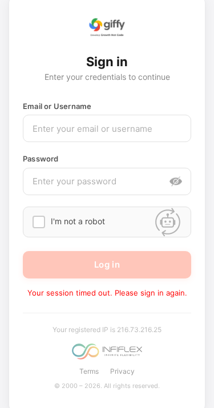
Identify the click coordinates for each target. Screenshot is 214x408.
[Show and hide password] (175, 181)
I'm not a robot (78, 221)
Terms (89, 371)
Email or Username (57, 106)
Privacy (122, 371)
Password (41, 158)
